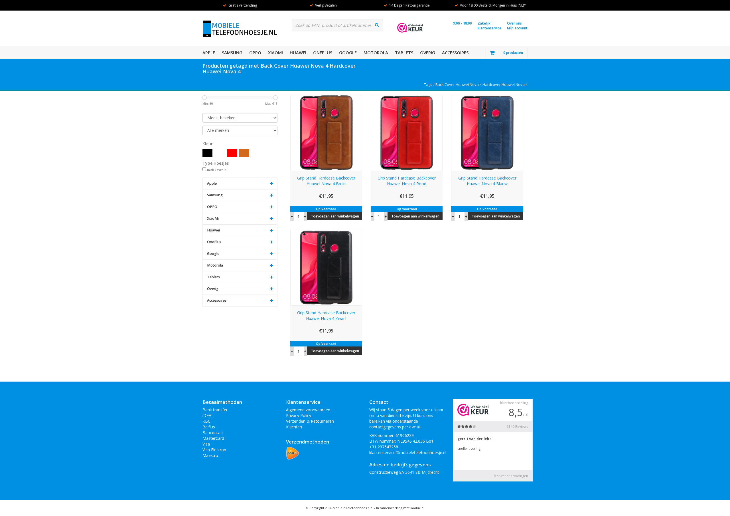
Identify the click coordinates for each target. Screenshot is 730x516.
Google (348, 52)
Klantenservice (489, 28)
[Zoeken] (377, 25)
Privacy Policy (298, 415)
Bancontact (213, 432)
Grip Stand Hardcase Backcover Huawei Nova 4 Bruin (326, 180)
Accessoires (455, 52)
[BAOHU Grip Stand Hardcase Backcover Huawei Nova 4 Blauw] (487, 132)
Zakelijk (484, 23)
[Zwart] (207, 153)
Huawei (298, 52)
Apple (208, 52)
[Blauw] (220, 153)
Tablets (404, 52)
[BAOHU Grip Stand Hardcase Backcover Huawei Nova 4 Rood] (406, 132)
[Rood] (232, 153)
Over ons (514, 23)
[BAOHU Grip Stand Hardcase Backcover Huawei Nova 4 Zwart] (326, 267)
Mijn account (517, 28)
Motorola (376, 52)
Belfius (208, 427)
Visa (206, 444)
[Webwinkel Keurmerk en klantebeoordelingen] (410, 27)
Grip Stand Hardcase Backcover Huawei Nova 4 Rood (407, 180)
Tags (428, 84)
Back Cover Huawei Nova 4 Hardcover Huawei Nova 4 (481, 84)
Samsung (232, 52)
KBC (206, 421)
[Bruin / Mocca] (244, 153)
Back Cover (217, 170)
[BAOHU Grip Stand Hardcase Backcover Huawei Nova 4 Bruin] (326, 132)
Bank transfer (215, 409)
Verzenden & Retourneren (310, 421)
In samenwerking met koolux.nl (400, 508)
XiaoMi (275, 52)
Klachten (294, 427)
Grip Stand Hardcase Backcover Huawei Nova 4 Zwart (326, 315)
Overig (427, 52)
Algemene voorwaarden (308, 409)
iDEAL (208, 415)
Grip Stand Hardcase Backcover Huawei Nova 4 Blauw (487, 180)
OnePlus (322, 52)
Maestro (210, 455)
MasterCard (213, 438)
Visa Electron (214, 449)
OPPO (255, 52)
